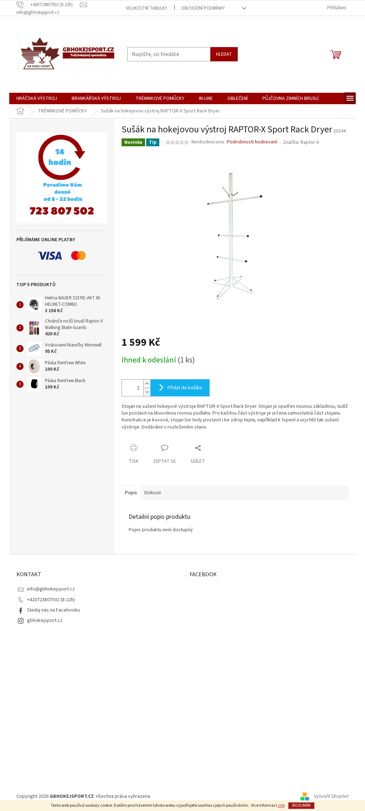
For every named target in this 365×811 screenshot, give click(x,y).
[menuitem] (36, 98)
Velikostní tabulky (146, 8)
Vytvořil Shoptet (331, 796)
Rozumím (301, 805)
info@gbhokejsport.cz (51, 589)
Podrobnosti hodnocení (252, 142)
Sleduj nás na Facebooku (53, 610)
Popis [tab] (131, 492)
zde (281, 805)
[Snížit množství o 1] (146, 392)
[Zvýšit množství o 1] (146, 384)
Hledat (224, 54)
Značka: (301, 142)
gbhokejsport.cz (44, 620)
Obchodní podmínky (203, 8)
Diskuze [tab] (152, 492)
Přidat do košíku (185, 387)
